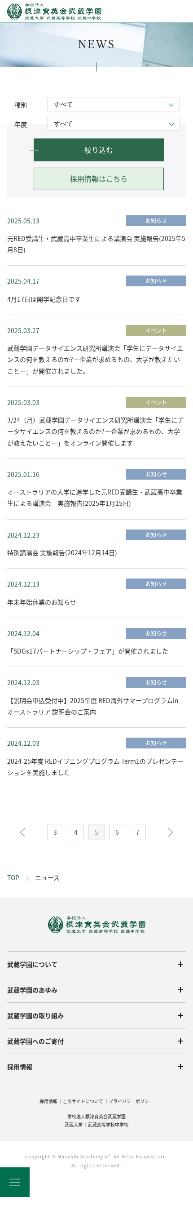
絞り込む (98, 149)
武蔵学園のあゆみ (32, 989)
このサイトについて (83, 1101)
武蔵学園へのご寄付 (35, 1041)
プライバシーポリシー (131, 1101)
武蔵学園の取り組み (35, 1015)
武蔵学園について (32, 964)
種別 (20, 105)
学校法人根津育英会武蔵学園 (96, 1116)
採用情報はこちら (98, 178)
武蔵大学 (74, 1124)
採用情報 (19, 1066)
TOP (13, 877)
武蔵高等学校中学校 (108, 1124)
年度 (20, 124)
